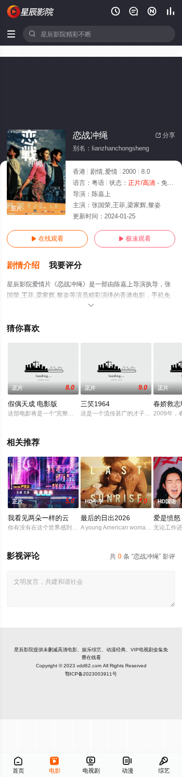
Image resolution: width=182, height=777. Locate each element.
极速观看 (134, 238)
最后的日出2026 (105, 518)
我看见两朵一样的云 (38, 518)
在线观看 (47, 238)
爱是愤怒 (167, 518)
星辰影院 (23, 649)
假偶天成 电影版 (32, 404)
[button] (28, 265)
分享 (165, 135)
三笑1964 (95, 404)
